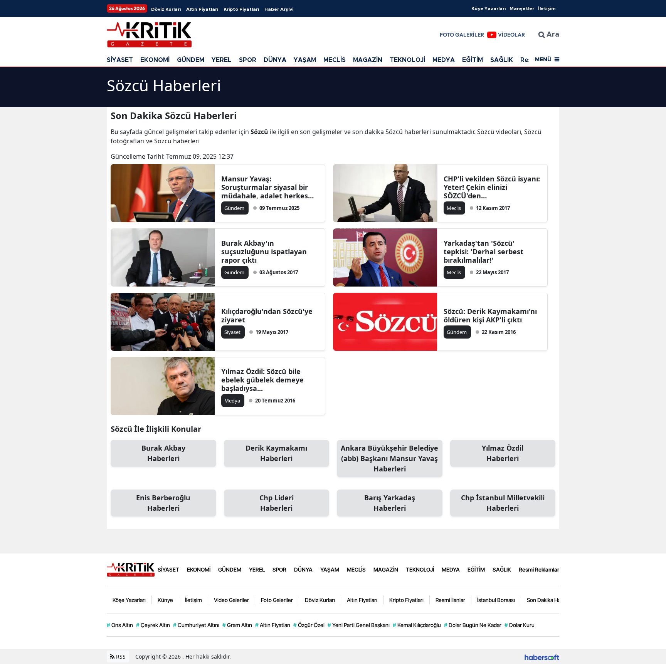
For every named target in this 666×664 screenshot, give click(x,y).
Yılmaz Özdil (502, 453)
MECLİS (334, 60)
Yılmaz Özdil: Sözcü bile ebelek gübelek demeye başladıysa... (262, 379)
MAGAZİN (367, 60)
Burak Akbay (163, 453)
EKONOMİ (155, 60)
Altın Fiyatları (202, 9)
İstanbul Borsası (496, 600)
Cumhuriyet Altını (196, 625)
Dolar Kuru (520, 625)
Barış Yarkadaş (389, 503)
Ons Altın (120, 625)
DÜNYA (275, 60)
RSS (120, 656)
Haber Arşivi (278, 9)
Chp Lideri (276, 503)
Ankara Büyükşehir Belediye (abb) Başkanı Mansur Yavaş (389, 458)
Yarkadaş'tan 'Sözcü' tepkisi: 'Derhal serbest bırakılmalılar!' (483, 251)
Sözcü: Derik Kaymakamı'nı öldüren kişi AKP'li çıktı (490, 315)
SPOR (247, 60)
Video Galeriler (231, 600)
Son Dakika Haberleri (551, 600)
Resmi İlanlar (450, 600)
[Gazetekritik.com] (131, 569)
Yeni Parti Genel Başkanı (359, 625)
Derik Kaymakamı (276, 453)
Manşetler (522, 8)
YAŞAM (305, 60)
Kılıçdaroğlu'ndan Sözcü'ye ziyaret (267, 315)
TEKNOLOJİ (407, 60)
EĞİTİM (472, 60)
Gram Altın (237, 625)
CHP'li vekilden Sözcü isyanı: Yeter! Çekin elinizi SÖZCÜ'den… (492, 187)
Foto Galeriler (277, 600)
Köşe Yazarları (488, 8)
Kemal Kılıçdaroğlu (417, 625)
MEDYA (443, 60)
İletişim (546, 8)
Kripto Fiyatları (241, 9)
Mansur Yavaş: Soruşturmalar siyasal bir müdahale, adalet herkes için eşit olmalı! (264, 187)
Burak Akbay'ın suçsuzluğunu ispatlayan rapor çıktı (264, 251)
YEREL (222, 60)
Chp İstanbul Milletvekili (503, 503)
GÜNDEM (190, 60)
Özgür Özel (309, 625)
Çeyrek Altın (153, 625)
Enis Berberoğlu (163, 503)
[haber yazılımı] (542, 656)
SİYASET (120, 60)
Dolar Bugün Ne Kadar (472, 625)
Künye (165, 600)
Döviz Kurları (166, 9)
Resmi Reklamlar (539, 569)
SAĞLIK (501, 60)
